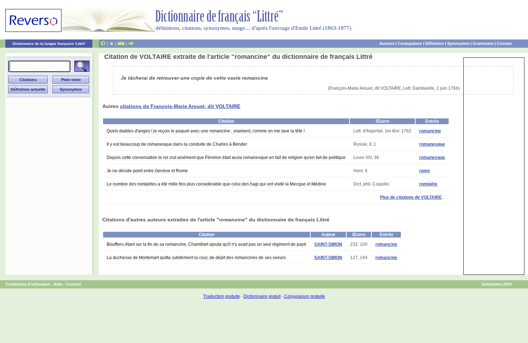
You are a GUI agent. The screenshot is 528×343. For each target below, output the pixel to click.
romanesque (432, 144)
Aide (58, 284)
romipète (428, 184)
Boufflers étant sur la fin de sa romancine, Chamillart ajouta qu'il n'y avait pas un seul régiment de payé (206, 244)
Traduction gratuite (221, 296)
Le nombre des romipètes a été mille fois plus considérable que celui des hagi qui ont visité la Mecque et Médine (216, 184)
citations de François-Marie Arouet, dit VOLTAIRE (180, 106)
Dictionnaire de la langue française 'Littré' (49, 44)
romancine (430, 130)
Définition (434, 43)
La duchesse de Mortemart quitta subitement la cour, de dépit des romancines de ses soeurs (196, 257)
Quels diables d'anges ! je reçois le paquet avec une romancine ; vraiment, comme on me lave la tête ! (206, 130)
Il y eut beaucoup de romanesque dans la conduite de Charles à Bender (177, 144)
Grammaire (483, 43)
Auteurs (386, 43)
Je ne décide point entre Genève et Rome (147, 170)
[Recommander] (131, 43)
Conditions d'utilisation (27, 284)
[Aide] (103, 43)
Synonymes (458, 43)
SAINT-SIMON (328, 244)
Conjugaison (410, 43)
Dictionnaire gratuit (262, 296)
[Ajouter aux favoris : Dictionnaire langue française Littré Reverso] (111, 43)
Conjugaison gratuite (304, 296)
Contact (504, 43)
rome (424, 170)
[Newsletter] (121, 43)
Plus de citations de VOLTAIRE (411, 197)
